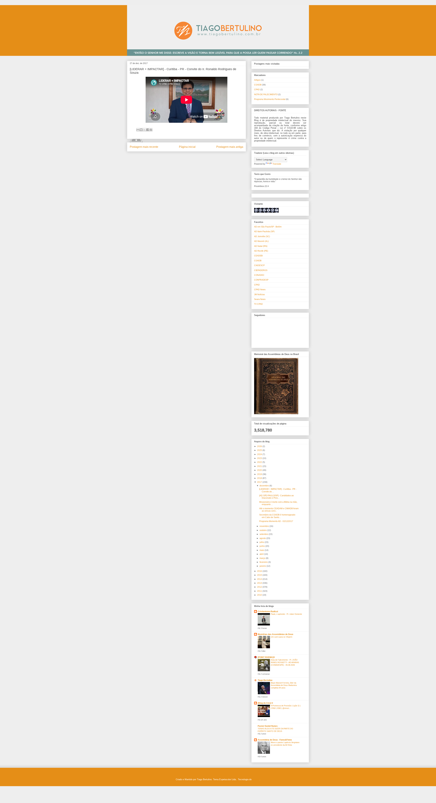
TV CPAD (258, 304)
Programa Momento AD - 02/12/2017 (276, 521)
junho (262, 546)
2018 (259, 478)
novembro (264, 526)
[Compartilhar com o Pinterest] (151, 129)
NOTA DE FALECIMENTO (266, 94)
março (263, 558)
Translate (276, 164)
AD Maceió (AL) (261, 241)
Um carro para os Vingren (281, 637)
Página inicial (187, 146)
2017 (259, 482)
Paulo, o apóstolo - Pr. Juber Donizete (286, 614)
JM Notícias (259, 294)
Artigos (257, 80)
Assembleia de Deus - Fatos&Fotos (275, 740)
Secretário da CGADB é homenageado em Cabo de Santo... (277, 516)
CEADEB (258, 256)
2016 (259, 571)
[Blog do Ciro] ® (265, 703)
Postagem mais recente (144, 146)
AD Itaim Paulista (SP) (264, 231)
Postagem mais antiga (229, 146)
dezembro (264, 485)
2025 (259, 450)
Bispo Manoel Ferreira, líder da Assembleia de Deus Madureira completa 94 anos (284, 685)
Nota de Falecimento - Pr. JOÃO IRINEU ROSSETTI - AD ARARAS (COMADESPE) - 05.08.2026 (285, 662)
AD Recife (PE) (261, 251)
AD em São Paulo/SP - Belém (268, 227)
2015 (259, 575)
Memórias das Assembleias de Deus (275, 634)
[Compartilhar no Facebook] (147, 129)
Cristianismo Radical (268, 611)
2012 (259, 587)
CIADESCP (259, 265)
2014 (259, 579)
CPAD (257, 89)
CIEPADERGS (260, 270)
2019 (259, 474)
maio (262, 550)
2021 (259, 466)
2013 (259, 583)
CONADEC (259, 275)
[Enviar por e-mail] (138, 129)
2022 (259, 462)
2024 (259, 454)
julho (262, 542)
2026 (259, 446)
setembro (264, 534)
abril (262, 554)
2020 (259, 470)
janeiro (263, 566)
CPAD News (260, 289)
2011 (259, 591)
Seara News (260, 299)
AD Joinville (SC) (262, 236)
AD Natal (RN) (260, 246)
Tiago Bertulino (265, 680)
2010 (259, 595)
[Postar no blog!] (141, 129)
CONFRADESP (261, 280)
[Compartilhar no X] (144, 129)
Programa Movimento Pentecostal (269, 99)
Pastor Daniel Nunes (268, 726)
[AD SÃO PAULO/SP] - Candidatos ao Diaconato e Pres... (276, 496)
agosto (263, 538)
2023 (259, 458)
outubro (263, 530)
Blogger (256, 779)
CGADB (257, 85)
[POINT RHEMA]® (266, 657)
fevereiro (264, 562)
